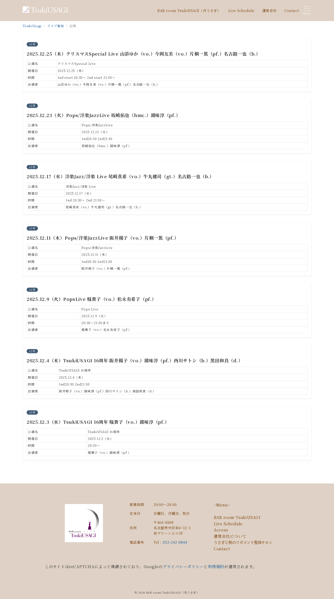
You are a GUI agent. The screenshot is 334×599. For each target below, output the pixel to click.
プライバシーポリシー (183, 566)
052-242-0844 (175, 542)
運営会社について (230, 536)
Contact (222, 549)
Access (221, 530)
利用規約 (216, 566)
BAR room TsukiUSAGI (237, 517)
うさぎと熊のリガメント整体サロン (243, 542)
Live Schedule (228, 524)
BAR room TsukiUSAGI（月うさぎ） (173, 592)
